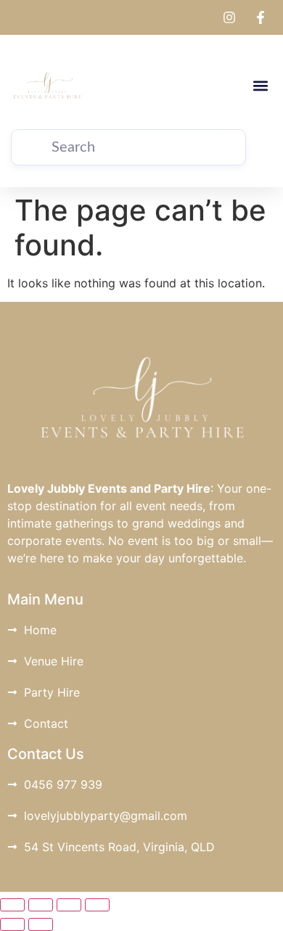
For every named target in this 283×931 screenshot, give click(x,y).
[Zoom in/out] (12, 904)
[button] (260, 86)
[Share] (69, 904)
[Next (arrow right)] (40, 924)
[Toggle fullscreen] (40, 904)
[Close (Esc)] (97, 904)
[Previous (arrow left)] (12, 924)
